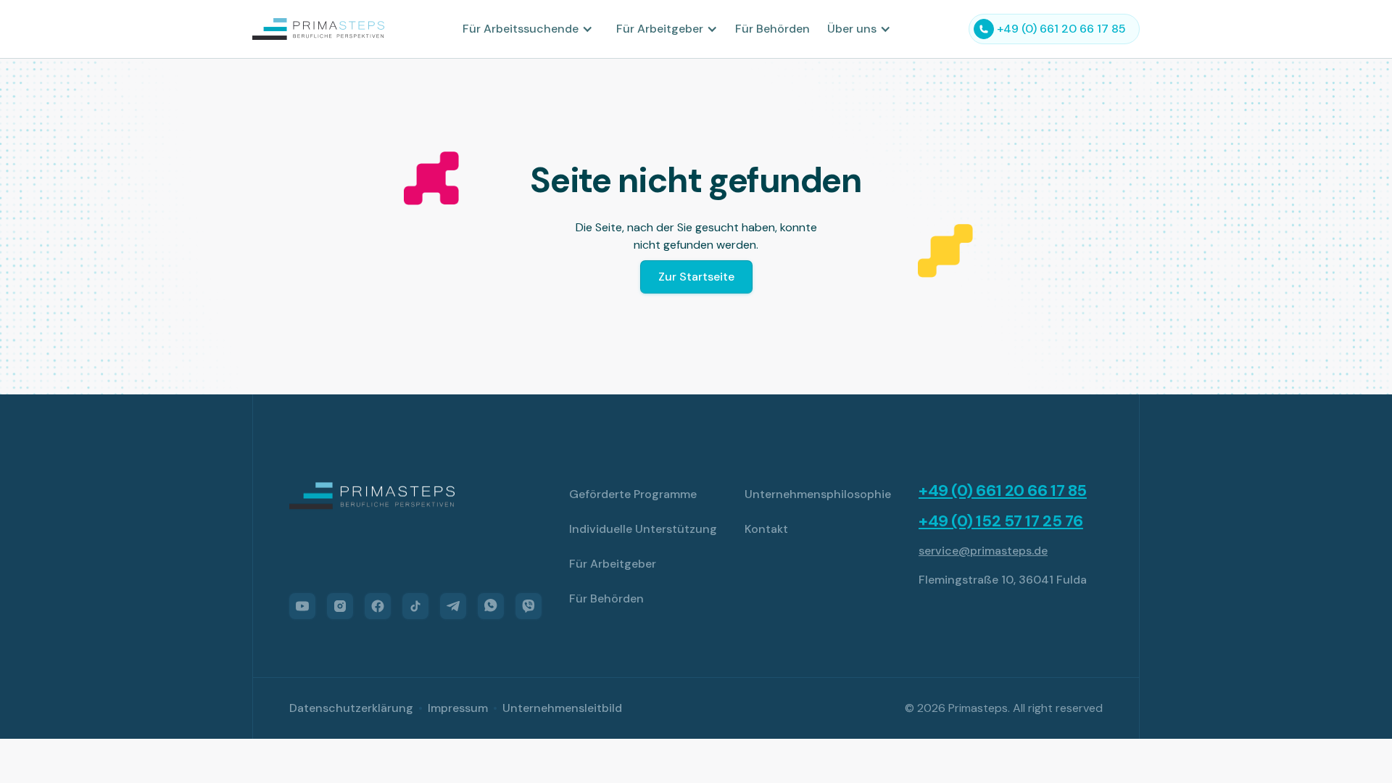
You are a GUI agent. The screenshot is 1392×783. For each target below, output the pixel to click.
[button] (528, 29)
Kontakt (766, 528)
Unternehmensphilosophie (818, 494)
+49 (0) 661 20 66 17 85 (1003, 490)
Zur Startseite (696, 276)
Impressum (458, 708)
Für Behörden (772, 28)
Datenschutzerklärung (351, 708)
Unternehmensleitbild (562, 708)
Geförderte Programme (633, 494)
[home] (318, 29)
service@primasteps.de (983, 550)
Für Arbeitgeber (612, 563)
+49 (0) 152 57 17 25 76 (1001, 521)
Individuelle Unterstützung (643, 528)
